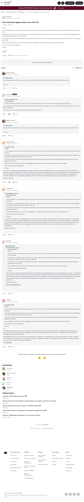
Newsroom (68, 458)
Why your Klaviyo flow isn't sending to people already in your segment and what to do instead (29, 401)
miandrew (8, 300)
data (30, 163)
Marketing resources (15, 467)
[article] (42, 80)
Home (2, 12)
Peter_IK (9, 382)
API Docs (54, 461)
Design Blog (69, 467)
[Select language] (62, 3)
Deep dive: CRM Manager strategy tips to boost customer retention (21, 415)
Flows (4, 51)
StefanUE (9, 377)
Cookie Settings (18, 493)
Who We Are (69, 455)
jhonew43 (8, 241)
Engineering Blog (70, 464)
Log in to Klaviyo (14, 458)
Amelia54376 (9, 188)
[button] (2, 3)
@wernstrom (9, 77)
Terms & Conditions (35, 428)
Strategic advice (7, 417)
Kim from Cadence (11, 373)
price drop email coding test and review (14, 396)
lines (25, 220)
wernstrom (9, 16)
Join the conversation (11, 12)
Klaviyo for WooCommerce (28, 474)
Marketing (21, 12)
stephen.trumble (10, 72)
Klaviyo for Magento (29, 470)
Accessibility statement (48, 428)
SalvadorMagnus (10, 142)
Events (53, 455)
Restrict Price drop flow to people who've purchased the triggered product (23, 410)
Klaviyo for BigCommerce (27, 462)
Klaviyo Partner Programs (42, 456)
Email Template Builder (57, 458)
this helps (8, 342)
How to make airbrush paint (13, 284)
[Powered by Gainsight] (42, 425)
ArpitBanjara (10, 387)
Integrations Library (43, 464)
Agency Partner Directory (42, 460)
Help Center (13, 464)
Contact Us (68, 470)
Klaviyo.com (13, 455)
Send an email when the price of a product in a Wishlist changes (21, 405)
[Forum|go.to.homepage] (7, 3)
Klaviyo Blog (13, 461)
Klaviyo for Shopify (29, 455)
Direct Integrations (28, 478)
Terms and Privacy (8, 493)
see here (27, 321)
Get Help (54, 464)
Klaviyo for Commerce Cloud (30, 466)
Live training (13, 470)
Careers (68, 461)
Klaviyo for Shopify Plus (30, 458)
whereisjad (9, 368)
